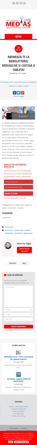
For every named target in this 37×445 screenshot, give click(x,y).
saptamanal (27, 233)
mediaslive (9, 233)
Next (24, 263)
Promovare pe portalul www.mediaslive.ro (20, 430)
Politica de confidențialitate (21, 442)
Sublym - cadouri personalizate (18, 406)
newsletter (18, 233)
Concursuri (9, 227)
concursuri (9, 230)
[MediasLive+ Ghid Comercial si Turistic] (18, 22)
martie (16, 82)
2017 (11, 82)
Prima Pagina (14, 428)
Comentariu (10, 287)
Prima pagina (4, 82)
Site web (8, 319)
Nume (7, 309)
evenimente (18, 230)
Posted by (18, 73)
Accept (10, 442)
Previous (12, 263)
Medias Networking (18, 411)
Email (7, 314)
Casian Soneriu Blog (18, 416)
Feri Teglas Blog (19, 413)
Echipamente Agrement (18, 409)
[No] (35, 438)
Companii (24, 428)
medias (27, 230)
